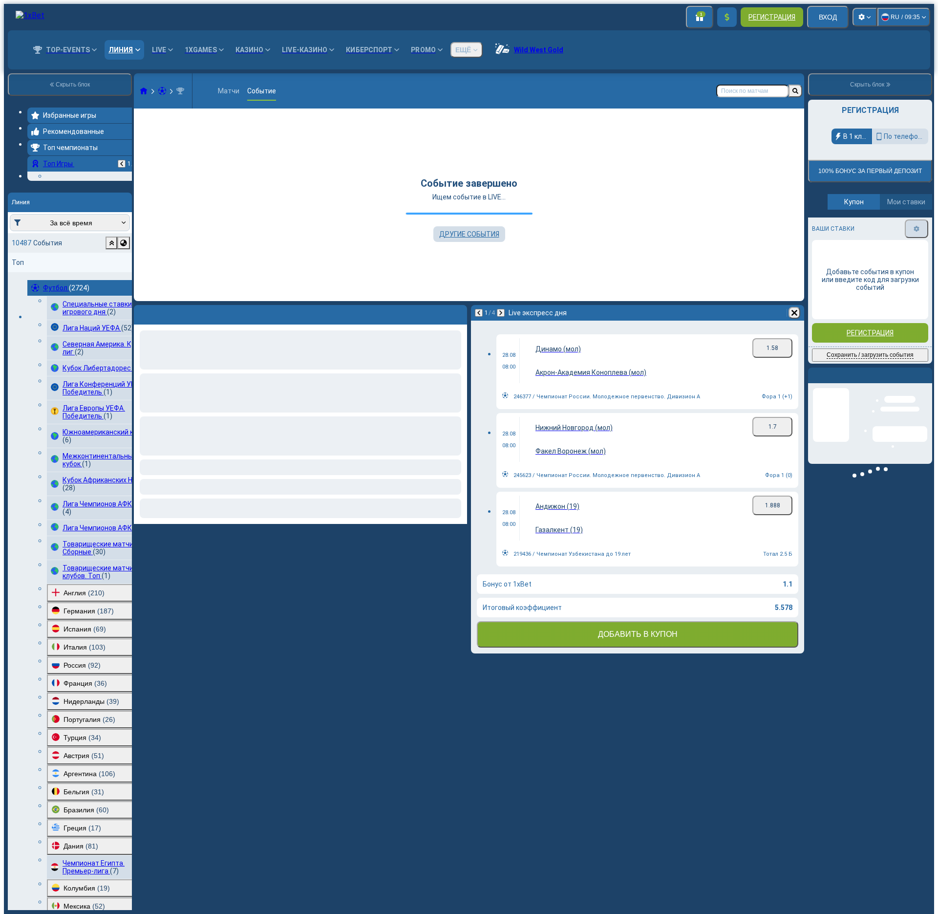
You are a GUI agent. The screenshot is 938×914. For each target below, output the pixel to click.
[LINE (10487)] (143, 91)
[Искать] (795, 91)
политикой (830, 236)
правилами (905, 230)
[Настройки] (865, 17)
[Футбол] (162, 91)
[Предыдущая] (122, 164)
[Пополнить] (727, 17)
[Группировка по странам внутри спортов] (123, 303)
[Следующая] (501, 313)
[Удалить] (794, 313)
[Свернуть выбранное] (111, 303)
